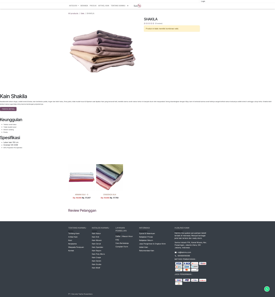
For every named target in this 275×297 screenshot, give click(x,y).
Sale (82, 13)
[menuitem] (74, 6)
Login (203, 1)
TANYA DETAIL (8, 109)
